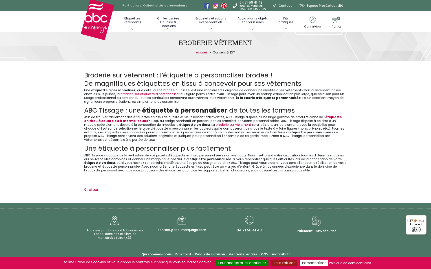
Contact (285, 5)
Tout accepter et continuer (242, 262)
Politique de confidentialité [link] (350, 263)
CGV (264, 254)
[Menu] (424, 218)
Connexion (312, 26)
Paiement (183, 254)
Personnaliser (314, 262)
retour (92, 189)
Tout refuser (284, 262)
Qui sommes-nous (156, 254)
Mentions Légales (243, 254)
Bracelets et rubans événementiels (211, 20)
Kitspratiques (286, 20)
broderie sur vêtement (233, 124)
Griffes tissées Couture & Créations (168, 22)
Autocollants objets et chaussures (252, 20)
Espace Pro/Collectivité (325, 5)
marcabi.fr (281, 254)
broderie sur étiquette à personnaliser (150, 94)
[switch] (416, 229)
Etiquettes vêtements (132, 20)
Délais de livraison (210, 254)
